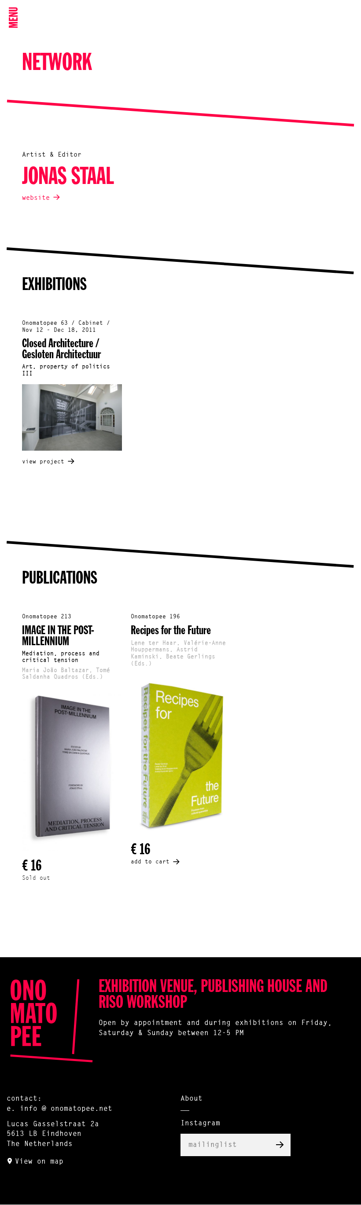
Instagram (200, 1123)
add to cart (150, 862)
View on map (39, 1161)
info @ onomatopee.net (66, 1109)
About (191, 1098)
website (36, 198)
